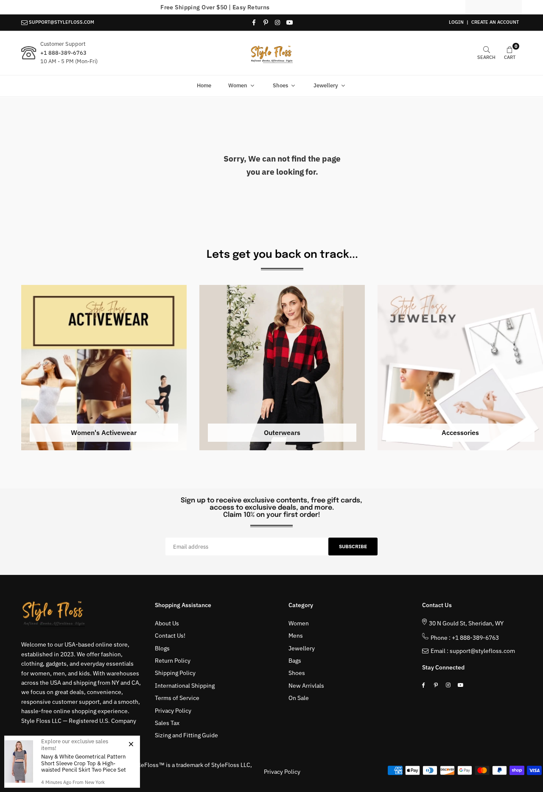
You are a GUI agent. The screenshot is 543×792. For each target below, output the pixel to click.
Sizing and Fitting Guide (186, 735)
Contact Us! (170, 635)
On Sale (298, 698)
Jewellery (325, 85)
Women (237, 85)
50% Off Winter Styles (271, 7)
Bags (294, 660)
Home (204, 85)
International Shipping (185, 685)
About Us (167, 623)
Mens (295, 635)
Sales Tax (167, 723)
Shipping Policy (175, 673)
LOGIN (456, 22)
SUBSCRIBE (353, 546)
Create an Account (495, 22)
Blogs (162, 648)
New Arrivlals (306, 685)
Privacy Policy (173, 710)
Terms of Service (177, 698)
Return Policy (172, 660)
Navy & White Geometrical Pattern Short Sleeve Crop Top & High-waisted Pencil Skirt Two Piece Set (83, 763)
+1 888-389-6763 (63, 52)
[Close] (130, 743)
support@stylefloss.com (482, 651)
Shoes (280, 85)
